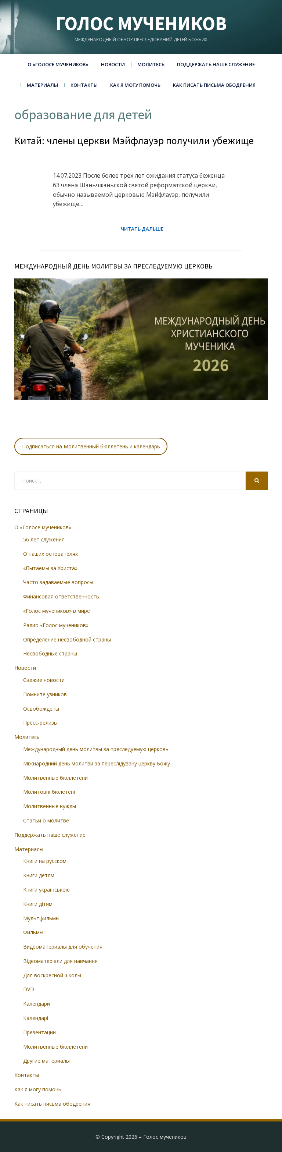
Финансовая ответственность (61, 596)
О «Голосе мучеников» (58, 64)
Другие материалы (46, 1060)
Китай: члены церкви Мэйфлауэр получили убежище (134, 140)
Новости (113, 64)
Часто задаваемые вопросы (58, 582)
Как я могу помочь (135, 85)
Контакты (84, 85)
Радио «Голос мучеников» (55, 625)
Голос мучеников (141, 23)
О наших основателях (50, 553)
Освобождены (41, 708)
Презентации (39, 1032)
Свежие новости (44, 679)
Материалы (42, 85)
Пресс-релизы (40, 722)
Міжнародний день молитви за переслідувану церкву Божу (96, 763)
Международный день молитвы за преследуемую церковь (96, 749)
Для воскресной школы (52, 975)
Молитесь (150, 64)
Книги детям (38, 875)
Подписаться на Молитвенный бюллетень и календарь (91, 446)
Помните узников (45, 694)
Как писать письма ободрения (214, 85)
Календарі (35, 1017)
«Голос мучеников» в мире (56, 610)
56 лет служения (44, 539)
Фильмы (33, 932)
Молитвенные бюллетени (55, 777)
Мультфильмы (41, 918)
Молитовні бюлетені (49, 791)
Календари (36, 1003)
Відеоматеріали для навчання (60, 960)
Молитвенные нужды (49, 806)
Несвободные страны (50, 653)
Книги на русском (44, 860)
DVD (28, 989)
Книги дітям (38, 903)
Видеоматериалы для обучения (62, 946)
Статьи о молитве (46, 820)
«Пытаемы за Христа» (50, 568)
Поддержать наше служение (216, 64)
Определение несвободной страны (67, 639)
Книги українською (46, 889)
